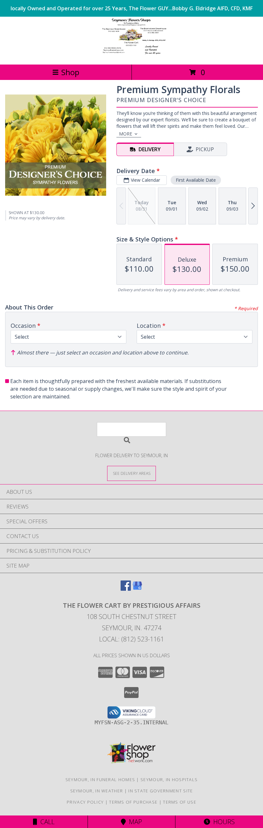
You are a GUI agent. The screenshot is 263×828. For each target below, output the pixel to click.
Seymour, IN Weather (96, 791)
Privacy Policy (85, 802)
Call (46, 821)
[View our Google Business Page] (137, 588)
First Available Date (196, 180)
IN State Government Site (160, 791)
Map (134, 821)
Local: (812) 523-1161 (131, 639)
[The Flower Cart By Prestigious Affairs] (131, 55)
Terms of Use (179, 802)
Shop (70, 72)
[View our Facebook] (126, 588)
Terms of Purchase (133, 802)
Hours (222, 821)
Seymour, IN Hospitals (169, 779)
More (125, 134)
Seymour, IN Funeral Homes (100, 779)
